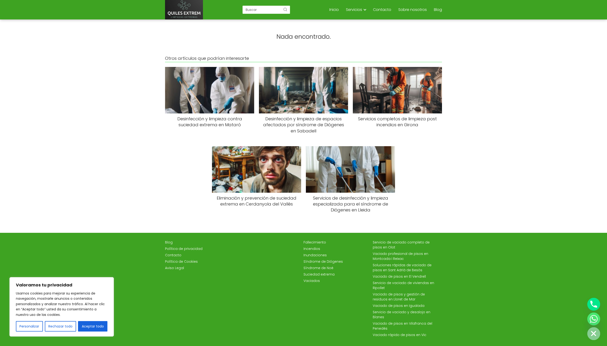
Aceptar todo (93, 326)
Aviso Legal (174, 268)
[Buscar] (285, 9)
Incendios (312, 248)
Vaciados (312, 280)
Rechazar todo (60, 326)
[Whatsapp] (593, 319)
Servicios (354, 9)
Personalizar (29, 326)
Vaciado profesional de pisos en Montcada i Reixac (400, 256)
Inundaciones (315, 255)
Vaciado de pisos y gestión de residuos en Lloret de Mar (399, 297)
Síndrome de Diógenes (323, 261)
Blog (438, 9)
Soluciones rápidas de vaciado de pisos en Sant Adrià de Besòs (402, 267)
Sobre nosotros (412, 9)
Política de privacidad (183, 248)
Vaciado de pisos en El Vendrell (399, 276)
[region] (61, 307)
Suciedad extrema (319, 274)
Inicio (334, 9)
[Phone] (593, 304)
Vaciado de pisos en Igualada (398, 305)
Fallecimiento (315, 242)
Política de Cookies (181, 261)
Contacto (382, 9)
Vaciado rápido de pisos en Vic (399, 334)
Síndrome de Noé (318, 268)
